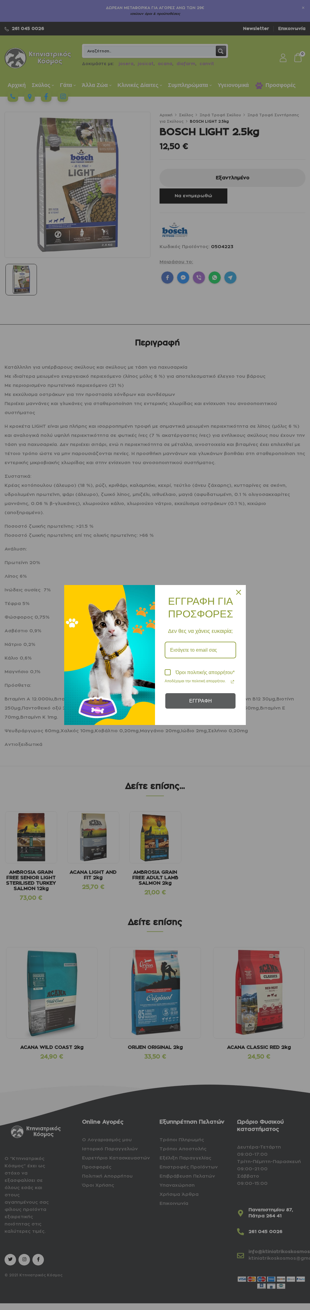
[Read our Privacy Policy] (232, 681)
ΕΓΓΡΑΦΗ (200, 700)
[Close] (238, 592)
